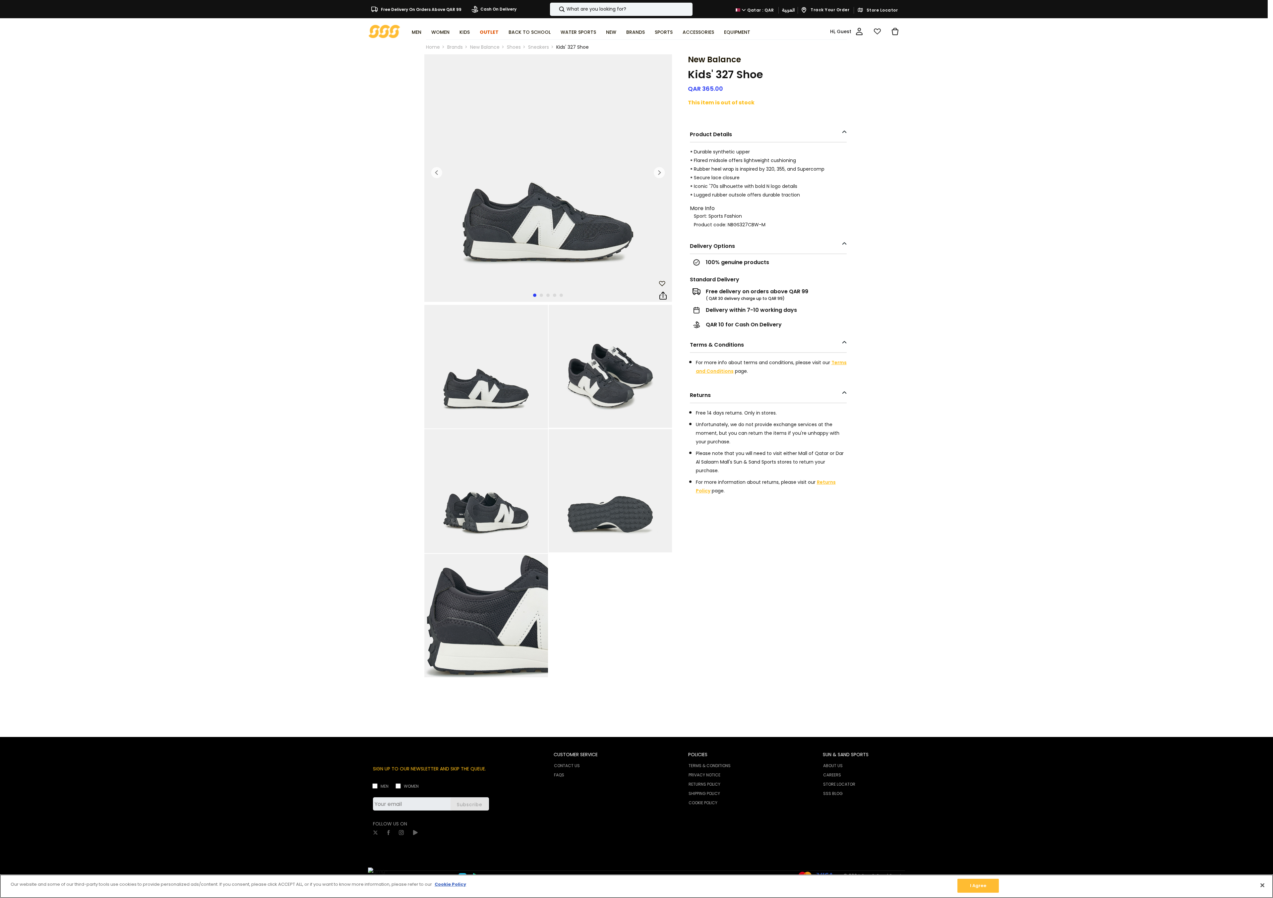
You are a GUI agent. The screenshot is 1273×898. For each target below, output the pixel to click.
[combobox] (621, 9)
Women (411, 786)
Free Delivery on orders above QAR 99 (420, 9)
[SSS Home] (384, 31)
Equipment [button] (737, 32)
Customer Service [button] (576, 755)
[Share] (663, 296)
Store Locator (881, 10)
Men (385, 786)
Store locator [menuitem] (839, 784)
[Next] (659, 173)
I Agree (978, 885)
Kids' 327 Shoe (572, 47)
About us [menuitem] (833, 765)
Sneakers (538, 47)
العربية (788, 10)
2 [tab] (541, 295)
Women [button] (440, 32)
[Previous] (437, 173)
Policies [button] (697, 755)
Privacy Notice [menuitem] (704, 775)
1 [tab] (534, 295)
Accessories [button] (698, 32)
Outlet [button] (489, 32)
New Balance (485, 47)
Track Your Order (830, 10)
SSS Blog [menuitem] (833, 793)
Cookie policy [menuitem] (703, 803)
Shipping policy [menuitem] (704, 793)
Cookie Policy (450, 884)
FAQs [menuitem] (559, 775)
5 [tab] (561, 295)
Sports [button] (664, 32)
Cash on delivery (498, 9)
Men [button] (416, 32)
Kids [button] (464, 32)
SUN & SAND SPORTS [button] (846, 755)
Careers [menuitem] (832, 775)
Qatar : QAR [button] (760, 10)
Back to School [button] (530, 32)
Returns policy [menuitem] (704, 784)
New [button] (611, 32)
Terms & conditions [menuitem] (710, 765)
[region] (636, 886)
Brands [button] (635, 32)
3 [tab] (548, 295)
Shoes (514, 47)
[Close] (1262, 885)
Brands (455, 47)
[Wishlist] (877, 31)
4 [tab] (554, 295)
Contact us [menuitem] (567, 765)
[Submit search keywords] (556, 9)
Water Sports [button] (578, 32)
